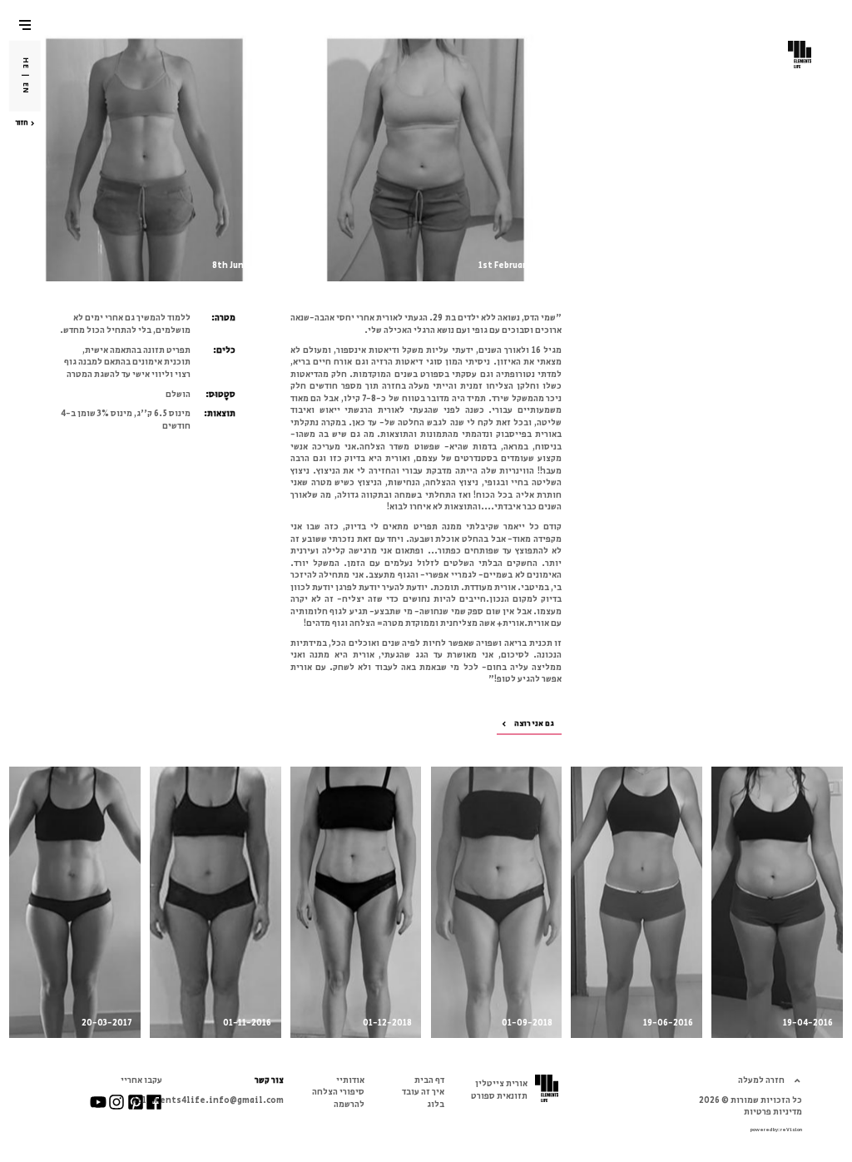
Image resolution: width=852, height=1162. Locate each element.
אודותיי (350, 1080)
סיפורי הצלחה (338, 1091)
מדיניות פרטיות (773, 1111)
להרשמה (349, 1104)
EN (26, 88)
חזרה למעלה (761, 1080)
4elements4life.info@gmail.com (207, 1100)
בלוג (435, 1104)
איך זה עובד (423, 1091)
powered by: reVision (776, 1130)
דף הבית (429, 1080)
